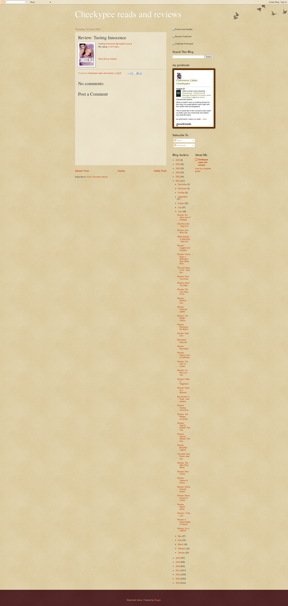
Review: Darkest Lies (181, 300)
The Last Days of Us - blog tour (183, 270)
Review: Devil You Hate (183, 284)
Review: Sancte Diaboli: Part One (183, 437)
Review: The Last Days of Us (182, 291)
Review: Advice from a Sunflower (183, 355)
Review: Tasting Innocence (183, 407)
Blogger (157, 600)
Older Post (160, 170)
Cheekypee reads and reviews (128, 14)
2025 (178, 164)
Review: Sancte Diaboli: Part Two (183, 426)
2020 (178, 558)
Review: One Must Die (182, 231)
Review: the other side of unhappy (183, 217)
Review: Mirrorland (182, 347)
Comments (181, 145)
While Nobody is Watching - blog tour (183, 239)
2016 (178, 574)
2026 (178, 160)
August (181, 203)
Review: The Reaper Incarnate (182, 416)
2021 (178, 181)
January (181, 553)
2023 (178, 172)
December (182, 184)
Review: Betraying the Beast (182, 326)
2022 (178, 177)
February (182, 548)
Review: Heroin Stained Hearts (183, 489)
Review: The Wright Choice (182, 318)
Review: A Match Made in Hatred (183, 522)
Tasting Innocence (107, 44)
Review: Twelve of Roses (182, 480)
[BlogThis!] (132, 73)
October (181, 192)
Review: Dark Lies (183, 334)
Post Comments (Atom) (97, 177)
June (180, 211)
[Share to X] (134, 73)
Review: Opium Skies (181, 506)
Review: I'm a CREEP (183, 529)
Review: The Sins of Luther (182, 363)
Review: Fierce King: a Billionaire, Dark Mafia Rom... (183, 259)
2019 (178, 562)
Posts (179, 140)
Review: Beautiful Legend (182, 447)
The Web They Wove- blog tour (183, 456)
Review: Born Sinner (183, 472)
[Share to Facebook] (137, 73)
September (182, 197)
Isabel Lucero (125, 44)
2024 (178, 168)
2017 (178, 570)
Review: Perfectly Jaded (182, 309)
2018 (178, 566)
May (180, 536)
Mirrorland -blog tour (182, 341)
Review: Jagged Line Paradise (183, 247)
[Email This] (129, 73)
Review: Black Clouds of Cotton (183, 497)
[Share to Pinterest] (140, 73)
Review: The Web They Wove (182, 465)
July (180, 207)
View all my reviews (107, 59)
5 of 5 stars (113, 47)
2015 (178, 579)
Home (121, 170)
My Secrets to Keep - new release (183, 399)
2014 (178, 583)
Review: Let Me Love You (182, 372)
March (181, 544)
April (180, 540)
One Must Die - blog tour (183, 225)
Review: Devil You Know (183, 277)
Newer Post (82, 170)
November (182, 188)
